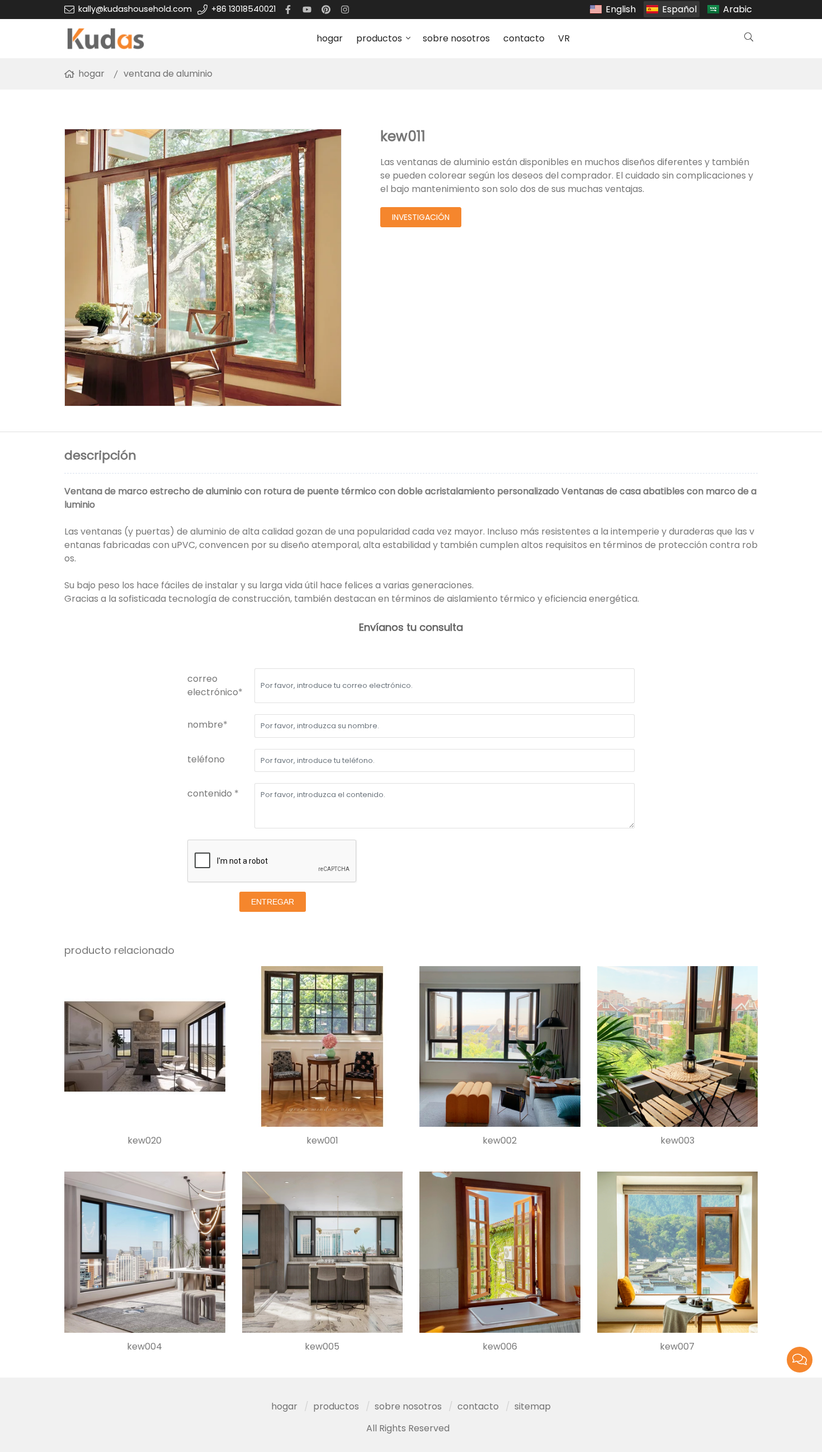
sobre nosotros (456, 38)
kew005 (322, 1346)
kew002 (500, 1140)
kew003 (677, 1140)
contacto (524, 38)
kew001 (322, 1140)
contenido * (213, 793)
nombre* (207, 724)
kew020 (144, 1140)
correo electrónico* (215, 685)
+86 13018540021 (243, 9)
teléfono (206, 759)
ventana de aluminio (168, 73)
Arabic (737, 9)
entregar (272, 901)
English (621, 9)
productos (379, 38)
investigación (421, 217)
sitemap (532, 1406)
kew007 (677, 1346)
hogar (329, 38)
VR (564, 38)
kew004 (144, 1346)
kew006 (500, 1346)
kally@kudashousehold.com (135, 9)
